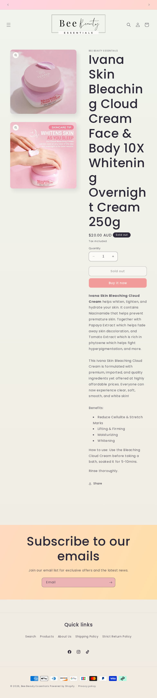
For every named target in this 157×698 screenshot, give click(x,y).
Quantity (94, 248)
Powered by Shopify (62, 686)
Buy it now (118, 283)
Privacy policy (87, 686)
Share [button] (97, 483)
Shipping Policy (86, 636)
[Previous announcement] (7, 4)
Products (47, 636)
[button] (8, 24)
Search (30, 636)
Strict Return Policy (117, 636)
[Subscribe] (110, 582)
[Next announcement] (149, 4)
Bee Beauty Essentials (35, 686)
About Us (65, 636)
